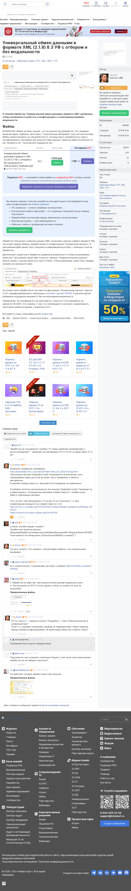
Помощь (105, 774)
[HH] (107, 873)
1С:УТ (75, 781)
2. (11, 464)
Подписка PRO (14, 765)
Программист (106, 198)
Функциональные (15, 769)
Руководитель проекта (80, 743)
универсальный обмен (61, 318)
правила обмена (20, 318)
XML (8, 318)
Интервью (12, 745)
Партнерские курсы (83, 753)
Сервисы (44, 788)
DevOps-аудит (14, 815)
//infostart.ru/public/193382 (58, 293)
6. (11, 578)
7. (12, 617)
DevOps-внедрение (17, 820)
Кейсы (42, 796)
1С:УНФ (76, 777)
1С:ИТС (43, 783)
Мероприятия (113, 728)
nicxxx (17, 464)
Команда (44, 752)
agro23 (17, 445)
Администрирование (17, 791)
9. (11, 653)
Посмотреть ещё (48, 423)
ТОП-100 (11, 750)
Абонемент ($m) (107, 267)
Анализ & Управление (47, 730)
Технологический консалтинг (15, 826)
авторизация (62, 705)
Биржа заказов (114, 738)
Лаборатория (15, 807)
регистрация (48, 705)
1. (11, 445)
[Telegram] (93, 873)
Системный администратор (113, 195)
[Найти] (126, 719)
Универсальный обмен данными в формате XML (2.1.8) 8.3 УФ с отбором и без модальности (45, 47)
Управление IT (47, 756)
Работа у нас (107, 778)
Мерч (107, 748)
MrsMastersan (22, 670)
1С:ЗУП (76, 790)
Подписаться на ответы (16, 433)
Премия (10, 754)
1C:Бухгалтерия (107, 221)
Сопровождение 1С (50, 774)
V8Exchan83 (79, 318)
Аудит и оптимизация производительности (18, 834)
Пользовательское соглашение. (19, 861)
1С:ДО (75, 794)
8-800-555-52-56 (110, 812)
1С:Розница (78, 786)
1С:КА (75, 773)
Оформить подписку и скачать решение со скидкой (49, 186)
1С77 (74, 807)
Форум (108, 743)
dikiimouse (20, 653)
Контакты (105, 782)
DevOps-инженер (81, 749)
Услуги (42, 792)
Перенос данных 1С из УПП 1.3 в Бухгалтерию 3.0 (36, 408)
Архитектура (46, 760)
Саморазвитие (47, 765)
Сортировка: (66, 433)
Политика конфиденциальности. (56, 861)
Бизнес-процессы (49, 740)
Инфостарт (47, 314)
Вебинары (44, 805)
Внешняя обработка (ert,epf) (113, 206)
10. (11, 670)
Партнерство (46, 801)
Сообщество (13, 800)
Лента (9, 741)
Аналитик (77, 737)
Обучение (78, 728)
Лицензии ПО (46, 823)
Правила (105, 769)
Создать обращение (114, 823)
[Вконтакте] (100, 873)
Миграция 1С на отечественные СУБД (18, 841)
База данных (13, 787)
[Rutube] (126, 873)
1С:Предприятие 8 (108, 213)
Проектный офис (83, 819)
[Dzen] (113, 873)
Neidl (16, 578)
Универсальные (80, 799)
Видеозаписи (113, 733)
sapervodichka (21, 562)
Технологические (48, 836)
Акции (42, 779)
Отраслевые (46, 828)
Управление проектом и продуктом (51, 746)
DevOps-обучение (16, 811)
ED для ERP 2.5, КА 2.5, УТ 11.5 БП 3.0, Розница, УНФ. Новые (37, 365)
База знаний (14, 761)
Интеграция (12, 795)
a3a (16, 522)
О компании (108, 756)
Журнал (11, 728)
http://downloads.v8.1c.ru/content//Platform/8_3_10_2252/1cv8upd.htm (44, 471)
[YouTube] (120, 873)
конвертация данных (39, 318)
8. (11, 639)
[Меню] (5, 4)
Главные (11, 737)
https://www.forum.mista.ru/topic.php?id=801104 (33, 512)
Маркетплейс (80, 760)
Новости (11, 732)
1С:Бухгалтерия (80, 764)
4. (11, 545)
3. (11, 522)
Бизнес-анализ (47, 735)
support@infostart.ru (112, 816)
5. (11, 562)
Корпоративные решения (49, 814)
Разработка (12, 782)
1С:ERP (75, 768)
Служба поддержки (115, 790)
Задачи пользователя (18, 778)
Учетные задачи (15, 774)
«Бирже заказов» (40, 204)
